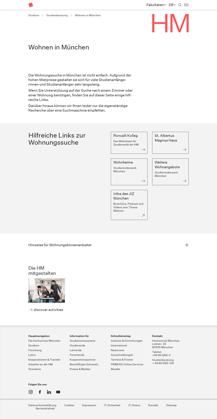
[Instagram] (30, 392)
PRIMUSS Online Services (127, 364)
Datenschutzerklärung (42, 405)
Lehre (32, 354)
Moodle (115, 369)
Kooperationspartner (83, 359)
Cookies (69, 405)
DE (171, 5)
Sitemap (171, 405)
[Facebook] (39, 392)
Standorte (34, 369)
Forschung (35, 350)
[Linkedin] (49, 392)
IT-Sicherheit (112, 405)
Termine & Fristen (122, 359)
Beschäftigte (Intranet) (84, 364)
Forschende (77, 354)
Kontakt (153, 405)
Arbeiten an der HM (40, 364)
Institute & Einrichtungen (127, 340)
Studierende (77, 345)
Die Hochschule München (44, 340)
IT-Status (134, 405)
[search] (180, 5)
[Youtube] (58, 392)
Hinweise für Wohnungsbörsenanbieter (60, 245)
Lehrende (76, 350)
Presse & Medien (80, 369)
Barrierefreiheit (45, 408)
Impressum (89, 405)
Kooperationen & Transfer (44, 359)
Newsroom (117, 350)
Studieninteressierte (82, 340)
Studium (33, 345)
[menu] (186, 5)
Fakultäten (155, 5)
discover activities (48, 310)
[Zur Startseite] (30, 5)
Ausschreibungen (122, 354)
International (119, 345)
